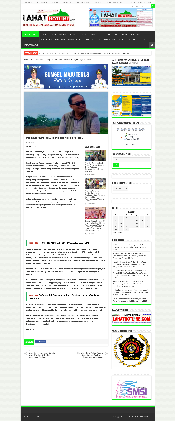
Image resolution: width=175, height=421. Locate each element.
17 (126, 224)
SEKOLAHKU (97, 2)
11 (131, 220)
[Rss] (133, 6)
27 (142, 227)
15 (116, 224)
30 (121, 230)
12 (137, 220)
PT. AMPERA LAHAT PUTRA (141, 417)
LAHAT (72, 34)
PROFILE (142, 40)
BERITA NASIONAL (110, 2)
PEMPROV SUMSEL (113, 34)
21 (147, 224)
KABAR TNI (83, 34)
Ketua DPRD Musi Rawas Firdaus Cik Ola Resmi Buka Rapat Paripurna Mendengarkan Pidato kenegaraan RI (130, 264)
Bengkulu (49, 60)
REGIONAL (62, 34)
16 (121, 224)
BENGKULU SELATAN (48, 34)
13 (142, 220)
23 (121, 227)
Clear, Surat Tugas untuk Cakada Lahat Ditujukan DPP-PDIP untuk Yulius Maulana (42, 354)
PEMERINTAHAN (47, 40)
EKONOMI (147, 2)
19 (137, 224)
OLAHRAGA (124, 2)
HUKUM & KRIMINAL (84, 2)
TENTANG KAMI (54, 2)
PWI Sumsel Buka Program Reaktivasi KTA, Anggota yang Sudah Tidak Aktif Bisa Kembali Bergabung (129, 284)
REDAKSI (44, 2)
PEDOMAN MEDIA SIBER (30, 2)
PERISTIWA (135, 34)
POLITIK (125, 34)
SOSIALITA (122, 40)
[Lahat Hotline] (49, 17)
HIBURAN (86, 40)
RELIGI (133, 2)
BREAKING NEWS (68, 2)
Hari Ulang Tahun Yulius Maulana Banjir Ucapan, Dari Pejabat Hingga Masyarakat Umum (90, 354)
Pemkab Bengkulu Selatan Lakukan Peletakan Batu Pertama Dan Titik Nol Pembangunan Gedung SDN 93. (95, 196)
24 (126, 227)
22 (116, 227)
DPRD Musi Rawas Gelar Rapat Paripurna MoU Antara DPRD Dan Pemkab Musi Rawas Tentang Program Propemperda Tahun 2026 (84, 53)
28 (147, 227)
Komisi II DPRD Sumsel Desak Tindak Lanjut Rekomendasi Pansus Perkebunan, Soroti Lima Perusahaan (130, 255)
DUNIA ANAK (60, 40)
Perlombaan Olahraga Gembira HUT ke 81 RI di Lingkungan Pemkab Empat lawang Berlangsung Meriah (130, 292)
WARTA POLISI (96, 34)
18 (131, 224)
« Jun (115, 232)
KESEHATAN (96, 40)
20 (142, 224)
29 (116, 230)
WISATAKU (132, 40)
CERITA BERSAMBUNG (31, 45)
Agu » (120, 232)
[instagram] (137, 6)
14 (147, 220)
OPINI (140, 2)
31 (126, 230)
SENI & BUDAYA (109, 40)
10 (126, 220)
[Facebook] (135, 6)
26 (137, 227)
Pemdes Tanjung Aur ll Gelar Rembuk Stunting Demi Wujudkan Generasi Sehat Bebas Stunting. (94, 167)
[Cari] (153, 6)
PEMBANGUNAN (74, 40)
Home (26, 60)
